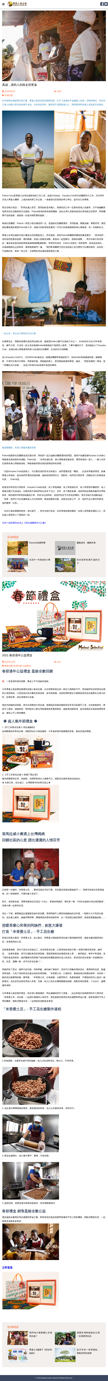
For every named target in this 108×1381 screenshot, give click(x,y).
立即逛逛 (7, 1267)
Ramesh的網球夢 (37, 543)
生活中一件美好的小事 (39, 560)
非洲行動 (8, 95)
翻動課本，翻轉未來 (86, 543)
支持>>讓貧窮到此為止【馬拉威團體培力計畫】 (24, 523)
